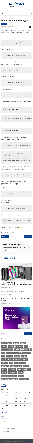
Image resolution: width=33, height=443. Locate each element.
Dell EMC (4, 350)
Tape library (5, 366)
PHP (9, 359)
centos (11, 346)
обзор (21, 372)
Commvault (18, 346)
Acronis (4, 343)
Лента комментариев (9, 428)
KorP (11, 27)
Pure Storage (17, 359)
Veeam (13, 366)
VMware (4, 369)
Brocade (4, 346)
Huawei (9, 353)
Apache (23, 343)
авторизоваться (7, 250)
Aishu (9, 343)
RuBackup (4, 363)
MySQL (17, 356)
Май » (6, 412)
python (25, 359)
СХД (29, 369)
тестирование (24, 379)
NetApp (23, 356)
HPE (3, 353)
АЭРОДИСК (12, 369)
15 (7, 402)
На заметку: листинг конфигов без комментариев (6, 236)
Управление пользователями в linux (13, 292)
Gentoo (12, 232)
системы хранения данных (9, 379)
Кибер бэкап (22, 369)
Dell (26, 346)
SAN (11, 363)
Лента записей (7, 425)
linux (18, 232)
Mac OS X (9, 356)
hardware (24, 350)
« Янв (2, 412)
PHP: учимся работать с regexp (29, 236)
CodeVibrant (26, 441)
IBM (14, 353)
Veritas (19, 366)
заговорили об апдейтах (14, 30)
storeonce (22, 363)
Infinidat (20, 353)
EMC (10, 350)
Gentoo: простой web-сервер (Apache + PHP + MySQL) (16, 299)
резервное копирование (9, 376)
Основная (4, 23)
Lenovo (27, 353)
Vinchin (26, 366)
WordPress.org (7, 431)
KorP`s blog (16, 3)
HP (30, 350)
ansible (16, 343)
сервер (21, 376)
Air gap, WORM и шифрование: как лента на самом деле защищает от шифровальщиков (16, 283)
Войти (4, 421)
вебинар (4, 372)
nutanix (4, 359)
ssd (16, 363)
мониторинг (12, 372)
